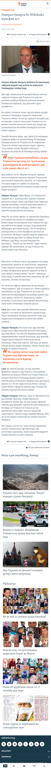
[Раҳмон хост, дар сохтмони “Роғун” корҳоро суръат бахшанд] (25, 477)
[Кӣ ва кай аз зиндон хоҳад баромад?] (25, 601)
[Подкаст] (42, 744)
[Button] (16, 34)
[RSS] (36, 744)
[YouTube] (24, 766)
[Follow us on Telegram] (31, 744)
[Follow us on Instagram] (20, 744)
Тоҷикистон (7, 10)
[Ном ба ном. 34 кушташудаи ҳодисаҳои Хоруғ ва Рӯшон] (25, 634)
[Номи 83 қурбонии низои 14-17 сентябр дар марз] (25, 671)
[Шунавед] (14, 766)
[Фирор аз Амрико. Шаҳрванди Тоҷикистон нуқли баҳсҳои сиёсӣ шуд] (25, 514)
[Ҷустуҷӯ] (44, 766)
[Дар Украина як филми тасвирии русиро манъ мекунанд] (25, 554)
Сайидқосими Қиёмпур (11, 24)
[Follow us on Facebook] (9, 744)
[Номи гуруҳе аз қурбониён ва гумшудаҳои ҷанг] (25, 708)
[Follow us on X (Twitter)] (25, 744)
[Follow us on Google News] (3, 744)
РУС (34, 766)
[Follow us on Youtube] (14, 744)
